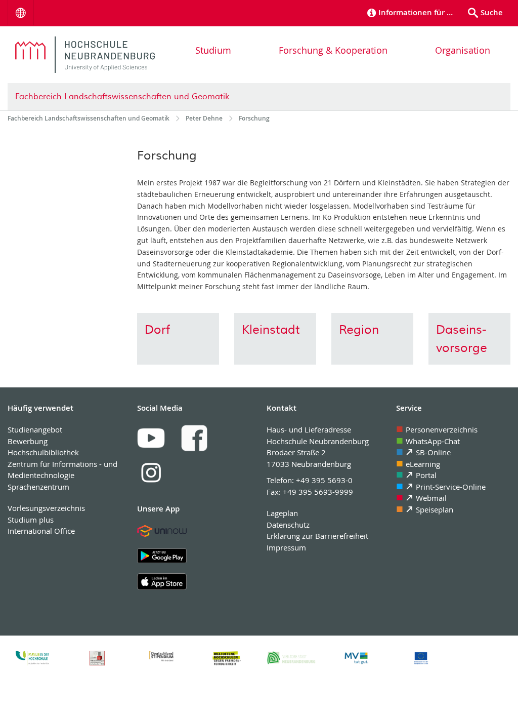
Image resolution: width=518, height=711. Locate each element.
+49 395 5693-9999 (318, 492)
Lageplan (282, 513)
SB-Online (433, 452)
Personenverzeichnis (442, 429)
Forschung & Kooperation (333, 50)
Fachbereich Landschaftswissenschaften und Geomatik (122, 97)
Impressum (286, 547)
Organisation (462, 50)
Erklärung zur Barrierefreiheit (317, 536)
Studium (213, 50)
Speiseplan (434, 509)
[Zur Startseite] (85, 54)
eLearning (423, 464)
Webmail (431, 498)
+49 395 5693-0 (324, 480)
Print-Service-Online (451, 487)
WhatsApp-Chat (433, 441)
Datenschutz (288, 525)
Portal (426, 475)
